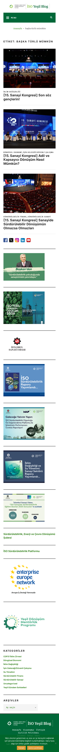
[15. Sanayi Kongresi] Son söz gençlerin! (27, 97)
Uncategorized (10, 683)
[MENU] (6, 18)
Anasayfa (17, 28)
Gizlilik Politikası (28, 733)
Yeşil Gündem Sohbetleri (15, 687)
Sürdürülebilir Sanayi (39, 217)
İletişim (40, 730)
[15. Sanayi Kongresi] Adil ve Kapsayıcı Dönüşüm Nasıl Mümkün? (26, 160)
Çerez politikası (35, 748)
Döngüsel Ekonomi (12, 152)
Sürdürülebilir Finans (15, 217)
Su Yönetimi (9, 672)
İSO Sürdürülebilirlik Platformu (21, 551)
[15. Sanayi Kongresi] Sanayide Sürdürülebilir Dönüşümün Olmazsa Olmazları (28, 224)
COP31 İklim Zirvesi (12, 656)
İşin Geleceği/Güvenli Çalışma (38, 152)
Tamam (21, 748)
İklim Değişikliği (11, 92)
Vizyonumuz (28, 730)
